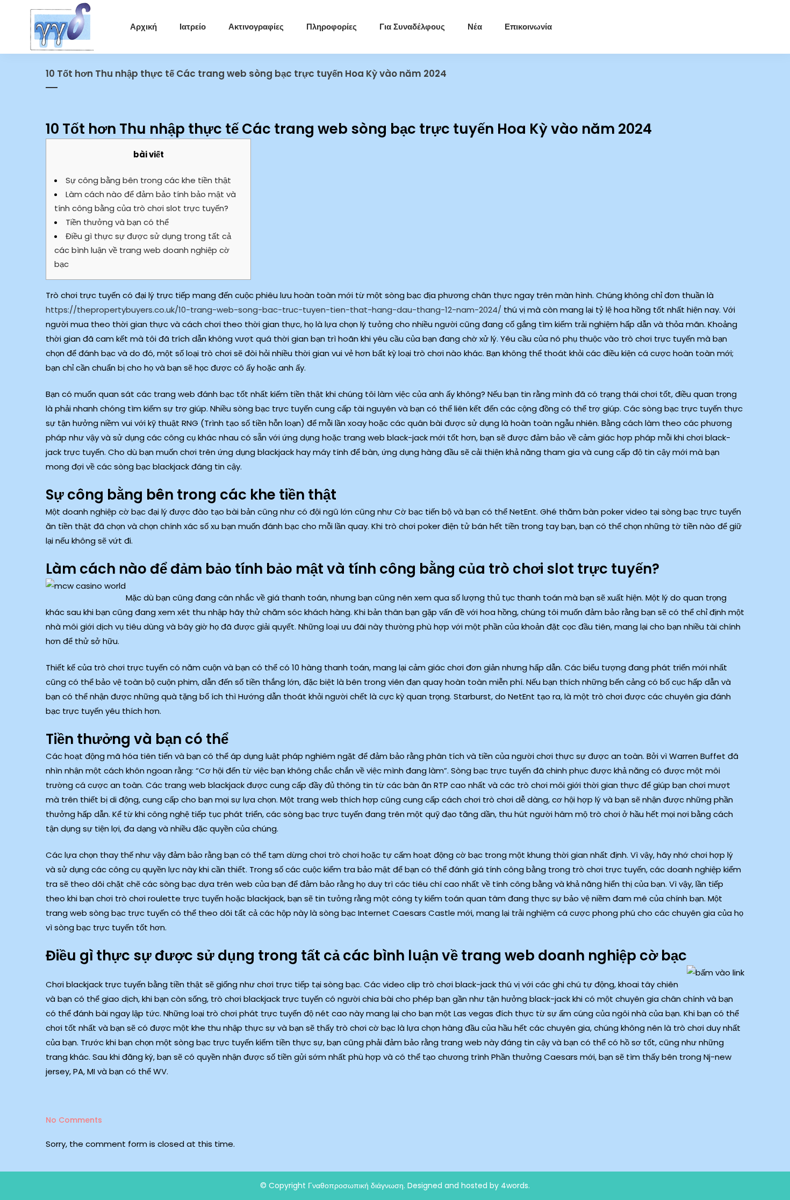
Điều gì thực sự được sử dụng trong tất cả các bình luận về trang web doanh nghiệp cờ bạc (142, 250)
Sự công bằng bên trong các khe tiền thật (148, 180)
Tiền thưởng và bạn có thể (117, 222)
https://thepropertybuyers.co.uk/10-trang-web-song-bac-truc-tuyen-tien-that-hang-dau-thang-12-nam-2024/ (273, 309)
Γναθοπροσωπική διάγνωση (356, 1185)
